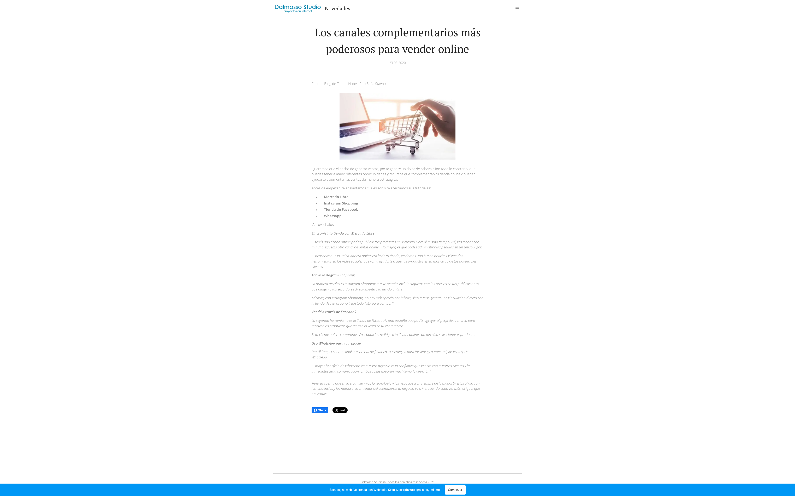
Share (322, 410)
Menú (519, 8)
